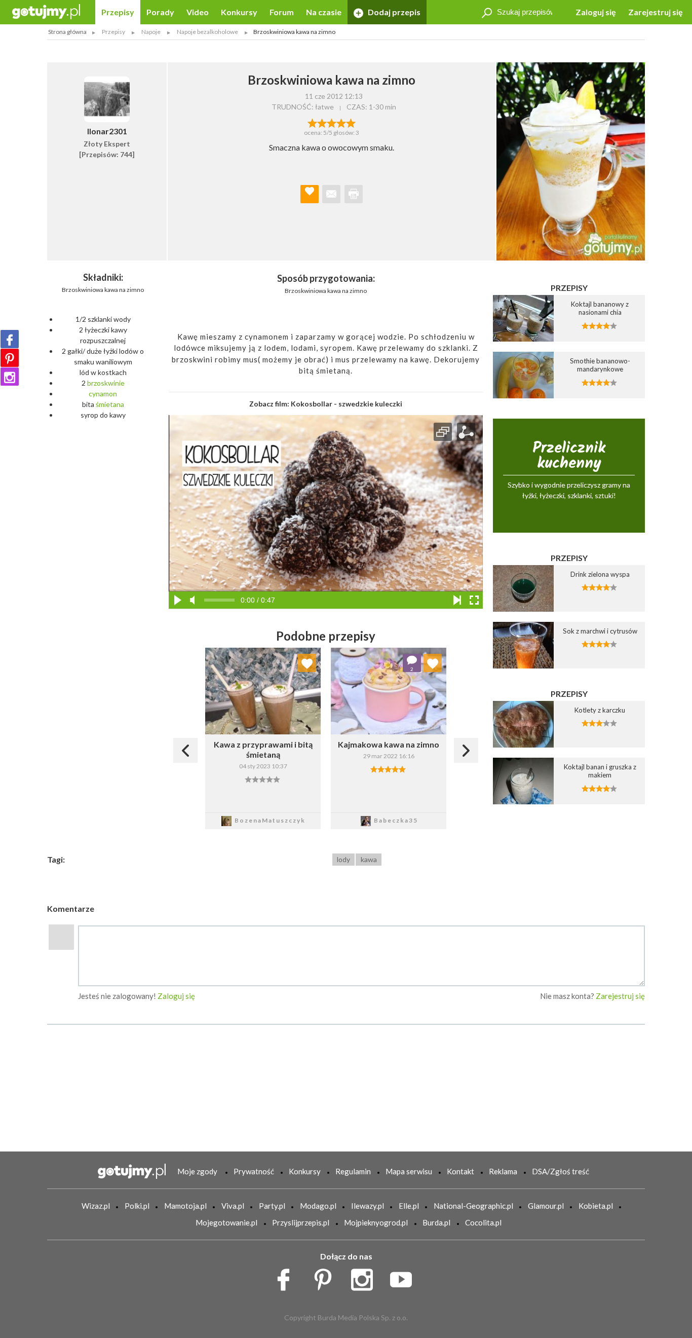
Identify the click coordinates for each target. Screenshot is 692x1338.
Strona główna (67, 31)
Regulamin (353, 1171)
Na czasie (323, 12)
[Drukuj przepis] (353, 194)
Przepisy (117, 12)
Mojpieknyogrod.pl (376, 1222)
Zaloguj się (595, 12)
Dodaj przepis (393, 12)
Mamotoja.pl (185, 1205)
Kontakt (460, 1171)
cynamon (103, 393)
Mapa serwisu (409, 1171)
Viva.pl (232, 1205)
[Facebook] (10, 339)
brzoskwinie (106, 383)
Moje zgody (197, 1171)
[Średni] (322, 122)
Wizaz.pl (96, 1205)
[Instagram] (10, 376)
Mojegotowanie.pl (226, 1222)
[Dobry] (331, 122)
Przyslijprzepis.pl (300, 1222)
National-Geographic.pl (473, 1205)
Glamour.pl (546, 1205)
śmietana (110, 404)
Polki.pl (137, 1205)
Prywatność (254, 1171)
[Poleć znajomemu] (331, 194)
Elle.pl (409, 1205)
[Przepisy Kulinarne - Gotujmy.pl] (46, 11)
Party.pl (272, 1205)
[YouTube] (404, 1277)
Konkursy (239, 12)
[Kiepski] (312, 122)
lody (343, 859)
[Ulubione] (307, 663)
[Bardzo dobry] (341, 122)
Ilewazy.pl (367, 1205)
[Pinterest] (10, 358)
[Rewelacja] (351, 122)
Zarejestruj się (655, 12)
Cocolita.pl (483, 1222)
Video (197, 12)
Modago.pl (318, 1205)
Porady (160, 12)
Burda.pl (436, 1222)
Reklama (503, 1171)
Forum (282, 12)
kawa (369, 859)
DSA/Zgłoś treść (560, 1171)
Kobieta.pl (596, 1205)
